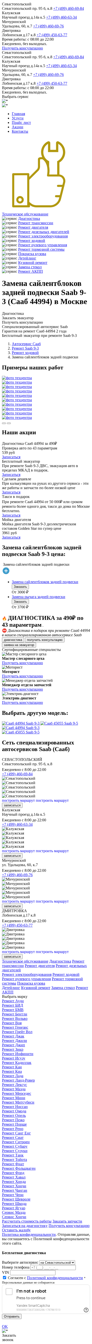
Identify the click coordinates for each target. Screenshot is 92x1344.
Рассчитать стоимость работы (27, 1221)
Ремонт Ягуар (13, 1208)
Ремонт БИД (12, 1005)
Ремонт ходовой (31, 240)
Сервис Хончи (14, 1217)
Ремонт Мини (13, 1098)
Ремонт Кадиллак (16, 1063)
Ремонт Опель (14, 1115)
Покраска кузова (32, 254)
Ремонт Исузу (13, 1058)
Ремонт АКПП (30, 271)
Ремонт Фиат (13, 1164)
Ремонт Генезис (15, 1027)
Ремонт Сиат (13, 1137)
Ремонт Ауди (13, 1001)
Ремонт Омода (14, 1111)
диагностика (13, 640)
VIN (5, 1272)
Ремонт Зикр (12, 1049)
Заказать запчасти (67, 1221)
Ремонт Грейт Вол (17, 1032)
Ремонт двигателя (33, 227)
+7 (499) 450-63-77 (52, 35)
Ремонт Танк (13, 1155)
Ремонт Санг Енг (16, 1133)
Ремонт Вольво (14, 1018)
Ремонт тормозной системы (41, 249)
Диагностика (29, 218)
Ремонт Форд (13, 1173)
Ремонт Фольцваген (19, 1168)
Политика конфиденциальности (29, 1234)
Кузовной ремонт (32, 262)
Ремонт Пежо (13, 1120)
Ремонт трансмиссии (35, 223)
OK (5, 1326)
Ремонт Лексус (14, 1085)
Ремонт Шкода (14, 1204)
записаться (12, 805)
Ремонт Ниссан (15, 1107)
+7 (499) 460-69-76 (48, 26)
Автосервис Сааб (26, 344)
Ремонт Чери (13, 1195)
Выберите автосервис (20, 1262)
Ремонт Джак (13, 1036)
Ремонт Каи (12, 1067)
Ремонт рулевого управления (42, 245)
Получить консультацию (22, 48)
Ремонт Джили (14, 1040)
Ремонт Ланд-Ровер (18, 1080)
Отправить (12, 1316)
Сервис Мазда (14, 1212)
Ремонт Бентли (14, 1014)
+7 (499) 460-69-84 (68, 8)
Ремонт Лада (12, 1076)
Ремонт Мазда (14, 1089)
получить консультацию (45, 640)
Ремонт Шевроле (16, 1199)
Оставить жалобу (16, 1230)
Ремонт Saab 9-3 (25, 348)
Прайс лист (21, 122)
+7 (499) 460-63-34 (61, 17)
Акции (17, 127)
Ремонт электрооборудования (43, 236)
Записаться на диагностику (25, 1226)
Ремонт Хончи (14, 1186)
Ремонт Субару (14, 1146)
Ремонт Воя (12, 1023)
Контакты (20, 131)
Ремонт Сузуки (14, 1151)
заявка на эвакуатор (19, 645)
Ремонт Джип (13, 1045)
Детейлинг (27, 258)
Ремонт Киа (12, 1071)
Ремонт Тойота (14, 1159)
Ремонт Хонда (14, 1181)
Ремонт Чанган (14, 1190)
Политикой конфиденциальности (55, 1278)
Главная (18, 114)
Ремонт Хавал (14, 1177)
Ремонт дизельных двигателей (43, 232)
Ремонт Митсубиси (18, 1102)
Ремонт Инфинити (17, 1054)
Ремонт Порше (14, 1124)
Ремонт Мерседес (16, 1093)
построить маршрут (18, 800)
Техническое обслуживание (25, 214)
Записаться (11, 457)
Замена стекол (30, 267)
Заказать (20, 587)
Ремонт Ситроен (16, 1142)
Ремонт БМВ (13, 1010)
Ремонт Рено (12, 1129)
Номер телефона (15, 1267)
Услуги (18, 118)
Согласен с (45, 1278)
